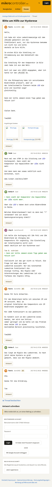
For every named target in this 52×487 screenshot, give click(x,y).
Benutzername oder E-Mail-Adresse (16, 422)
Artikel (17, 9)
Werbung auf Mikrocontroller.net (26, 482)
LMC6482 (7, 40)
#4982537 (45, 289)
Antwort (9, 146)
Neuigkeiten (7, 9)
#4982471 (45, 230)
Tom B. (10, 27)
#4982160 (45, 27)
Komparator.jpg (29, 139)
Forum (26, 9)
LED (38, 85)
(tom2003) (17, 27)
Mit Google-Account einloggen (16, 453)
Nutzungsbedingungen (41, 480)
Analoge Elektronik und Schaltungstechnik (16, 16)
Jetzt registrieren (12, 470)
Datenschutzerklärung (24, 480)
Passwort (7, 431)
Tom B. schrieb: (11, 251)
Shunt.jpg (9, 139)
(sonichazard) (18, 230)
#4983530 (45, 347)
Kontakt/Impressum (9, 480)
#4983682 (45, 371)
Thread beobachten (12, 400)
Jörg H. (10, 230)
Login (46, 3)
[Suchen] (39, 3)
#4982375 (45, 192)
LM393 (24, 70)
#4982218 (45, 153)
